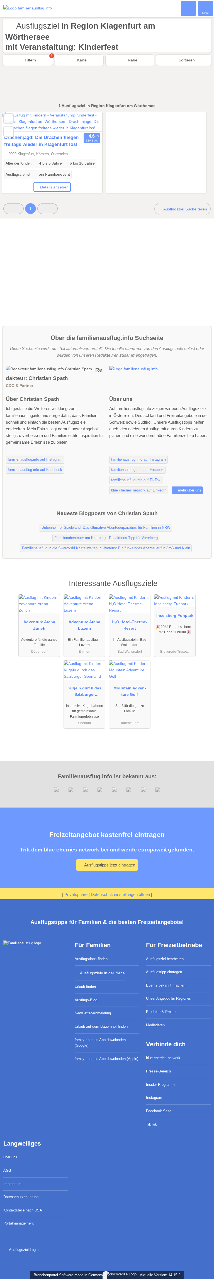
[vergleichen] (8, 131)
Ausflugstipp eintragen (164, 972)
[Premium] (202, 588)
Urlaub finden (85, 987)
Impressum (12, 1184)
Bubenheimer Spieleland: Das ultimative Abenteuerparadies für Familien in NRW (106, 527)
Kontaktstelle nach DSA (22, 1210)
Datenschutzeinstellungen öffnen (120, 894)
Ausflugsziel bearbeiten (165, 959)
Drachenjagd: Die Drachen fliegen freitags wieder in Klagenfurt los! (41, 141)
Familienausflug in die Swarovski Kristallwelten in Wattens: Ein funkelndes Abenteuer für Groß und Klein (106, 548)
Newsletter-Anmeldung (93, 1013)
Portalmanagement (18, 1223)
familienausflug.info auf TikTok (135, 480)
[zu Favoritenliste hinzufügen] (8, 118)
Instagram (154, 1098)
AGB (7, 1170)
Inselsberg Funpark (174, 615)
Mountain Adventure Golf (129, 691)
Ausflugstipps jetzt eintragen (109, 865)
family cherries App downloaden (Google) (100, 1043)
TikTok (151, 1124)
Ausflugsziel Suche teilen (184, 209)
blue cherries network (163, 1058)
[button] (13, 208)
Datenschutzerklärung (20, 1197)
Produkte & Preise (161, 1012)
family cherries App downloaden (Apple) (106, 1059)
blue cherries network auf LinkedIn (138, 490)
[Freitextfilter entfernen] (188, 8)
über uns (10, 1157)
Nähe (132, 60)
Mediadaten (155, 1025)
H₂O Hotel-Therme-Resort (129, 625)
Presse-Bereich (158, 1071)
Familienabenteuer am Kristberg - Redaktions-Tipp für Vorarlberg (106, 538)
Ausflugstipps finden (91, 959)
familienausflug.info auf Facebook (35, 470)
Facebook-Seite (158, 1111)
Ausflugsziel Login (23, 1250)
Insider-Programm (160, 1084)
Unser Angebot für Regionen (168, 998)
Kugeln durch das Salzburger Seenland (84, 692)
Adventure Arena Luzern (84, 625)
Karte (81, 60)
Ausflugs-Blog (86, 1000)
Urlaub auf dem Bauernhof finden (101, 1026)
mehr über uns (189, 490)
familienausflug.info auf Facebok (137, 470)
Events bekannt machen (165, 985)
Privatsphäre (75, 894)
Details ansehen (54, 187)
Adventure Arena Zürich (39, 625)
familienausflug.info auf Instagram (35, 459)
